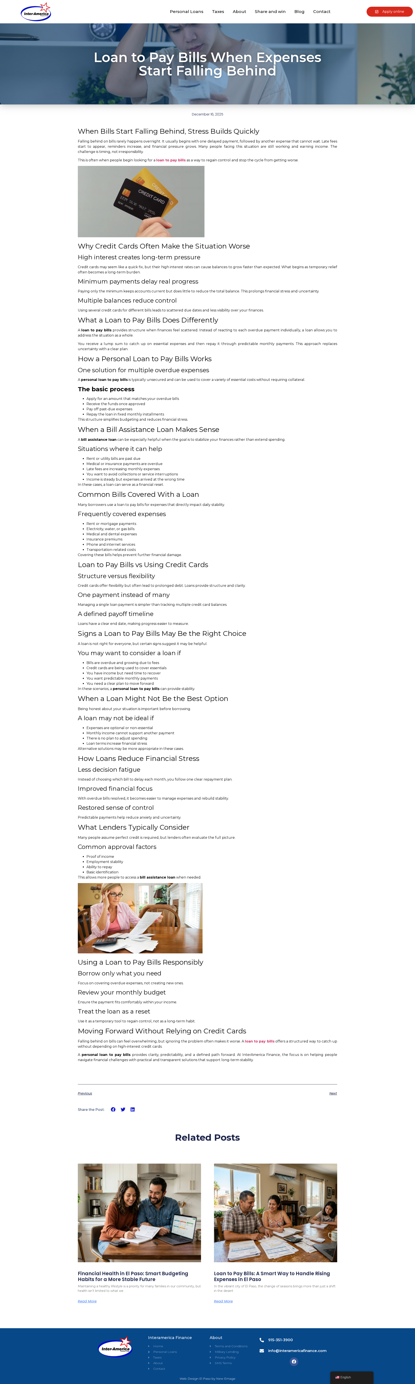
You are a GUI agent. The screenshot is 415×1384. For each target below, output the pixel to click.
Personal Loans (186, 11)
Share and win (270, 11)
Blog (299, 11)
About (239, 11)
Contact (321, 11)
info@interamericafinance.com (297, 1351)
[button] (113, 1109)
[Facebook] (294, 1361)
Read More (87, 1301)
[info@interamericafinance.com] (262, 1351)
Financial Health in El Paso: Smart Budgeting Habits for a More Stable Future (133, 1276)
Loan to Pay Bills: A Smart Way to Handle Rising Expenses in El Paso (272, 1276)
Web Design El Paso (196, 1379)
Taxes (218, 11)
